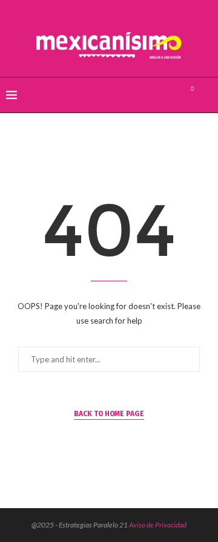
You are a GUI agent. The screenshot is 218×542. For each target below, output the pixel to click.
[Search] (206, 95)
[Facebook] (145, 95)
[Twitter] (157, 95)
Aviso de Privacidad (158, 524)
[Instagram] (170, 95)
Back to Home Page (109, 414)
